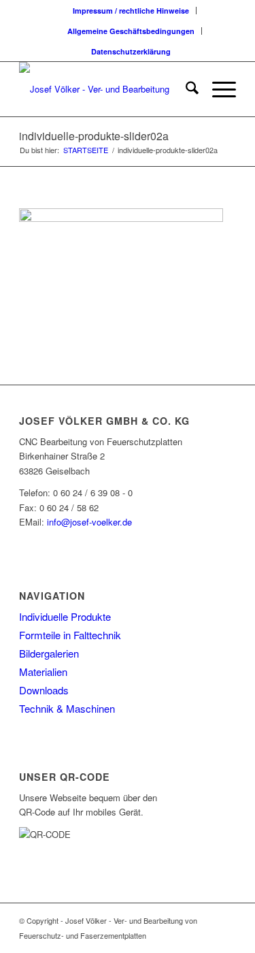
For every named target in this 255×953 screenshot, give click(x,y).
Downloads (44, 690)
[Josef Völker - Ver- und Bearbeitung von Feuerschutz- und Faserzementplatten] (105, 89)
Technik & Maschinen (67, 708)
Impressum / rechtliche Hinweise (131, 10)
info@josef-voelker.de (89, 521)
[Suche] (185, 89)
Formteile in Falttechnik (70, 635)
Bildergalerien (49, 653)
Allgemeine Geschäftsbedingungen (130, 31)
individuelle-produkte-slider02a (94, 136)
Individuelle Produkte (65, 616)
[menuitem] (131, 10)
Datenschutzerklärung (131, 51)
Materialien (43, 671)
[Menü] (217, 89)
